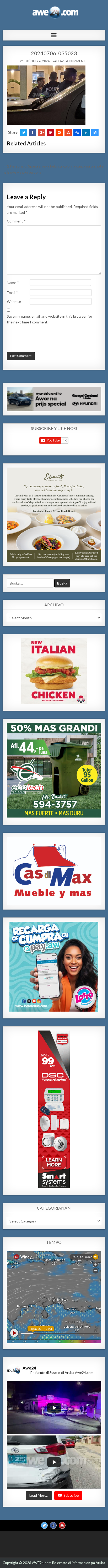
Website (14, 301)
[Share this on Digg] (77, 132)
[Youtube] (62, 1525)
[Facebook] (53, 1525)
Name (13, 282)
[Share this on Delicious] (95, 132)
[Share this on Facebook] (32, 132)
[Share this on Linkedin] (86, 132)
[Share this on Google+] (41, 132)
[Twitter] (44, 1525)
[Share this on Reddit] (59, 132)
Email (12, 292)
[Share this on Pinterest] (50, 132)
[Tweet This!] (23, 132)
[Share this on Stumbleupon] (68, 132)
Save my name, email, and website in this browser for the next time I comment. (49, 319)
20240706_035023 (54, 53)
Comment (16, 221)
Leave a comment (70, 61)
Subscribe (71, 1495)
